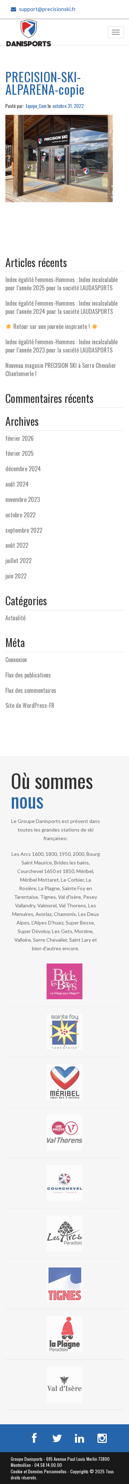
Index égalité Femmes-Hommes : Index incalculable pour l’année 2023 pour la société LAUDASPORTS (61, 345)
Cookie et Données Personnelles (39, 1471)
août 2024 (17, 484)
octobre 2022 (20, 515)
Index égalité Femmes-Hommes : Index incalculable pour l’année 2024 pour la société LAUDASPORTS (61, 307)
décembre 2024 (23, 468)
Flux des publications (28, 675)
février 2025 (19, 453)
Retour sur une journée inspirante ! (51, 326)
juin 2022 (16, 576)
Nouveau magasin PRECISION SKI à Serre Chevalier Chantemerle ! (60, 369)
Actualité (15, 617)
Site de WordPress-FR (29, 705)
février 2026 (19, 438)
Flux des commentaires (30, 690)
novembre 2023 (22, 499)
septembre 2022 (23, 530)
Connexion (16, 659)
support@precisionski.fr (47, 9)
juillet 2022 (18, 560)
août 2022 (16, 545)
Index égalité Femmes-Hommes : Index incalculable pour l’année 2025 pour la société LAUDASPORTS (61, 283)
